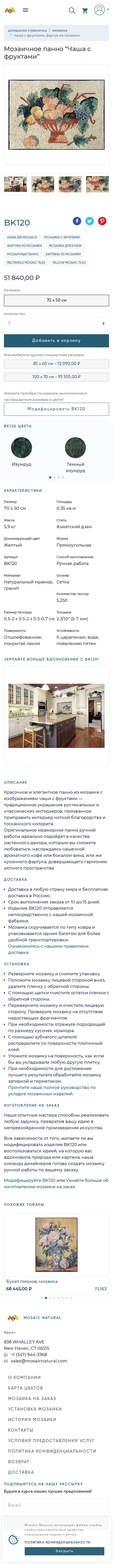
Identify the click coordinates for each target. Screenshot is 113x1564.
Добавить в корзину (56, 341)
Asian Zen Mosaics (22, 237)
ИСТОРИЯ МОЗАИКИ (32, 1420)
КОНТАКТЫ (21, 1430)
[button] (72, 10)
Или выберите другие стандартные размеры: (44, 355)
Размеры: (12, 290)
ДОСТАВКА (21, 1473)
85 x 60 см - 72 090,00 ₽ (56, 364)
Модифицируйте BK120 (29, 1180)
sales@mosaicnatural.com (38, 1360)
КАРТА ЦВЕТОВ (25, 1388)
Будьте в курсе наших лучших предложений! (48, 1492)
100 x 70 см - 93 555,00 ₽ (56, 377)
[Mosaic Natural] (10, 12)
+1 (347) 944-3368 (28, 1354)
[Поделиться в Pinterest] (102, 221)
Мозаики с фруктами (62, 237)
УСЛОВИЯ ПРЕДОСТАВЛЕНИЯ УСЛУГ (51, 1441)
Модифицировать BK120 (56, 409)
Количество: (14, 314)
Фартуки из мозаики (24, 246)
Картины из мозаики (63, 254)
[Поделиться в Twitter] (89, 221)
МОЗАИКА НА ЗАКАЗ (32, 1399)
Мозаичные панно (23, 254)
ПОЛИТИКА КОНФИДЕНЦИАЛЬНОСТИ (52, 1452)
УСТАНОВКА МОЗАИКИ (35, 1409)
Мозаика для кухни (65, 246)
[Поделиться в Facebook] (77, 221)
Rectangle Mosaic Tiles (26, 262)
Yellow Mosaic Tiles (69, 262)
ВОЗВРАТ (19, 1462)
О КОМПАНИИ (24, 1378)
